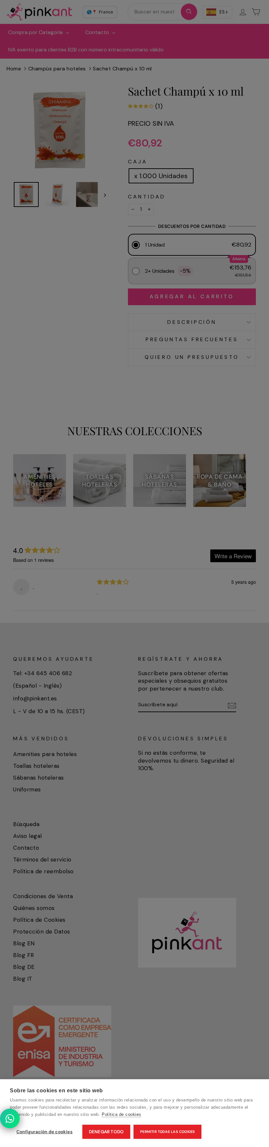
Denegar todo (106, 1132)
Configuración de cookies (44, 1132)
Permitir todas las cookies (167, 1131)
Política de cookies (121, 1114)
